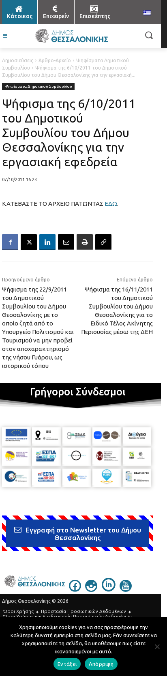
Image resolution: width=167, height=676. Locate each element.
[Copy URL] (103, 242)
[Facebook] (10, 242)
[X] (29, 242)
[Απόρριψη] (157, 646)
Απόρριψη (101, 664)
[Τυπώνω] (85, 242)
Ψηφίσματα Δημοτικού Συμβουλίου (38, 86)
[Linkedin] (47, 242)
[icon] (75, 589)
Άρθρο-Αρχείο (55, 60)
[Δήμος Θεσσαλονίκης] (71, 36)
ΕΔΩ (111, 203)
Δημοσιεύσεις (17, 60)
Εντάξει (67, 664)
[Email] (66, 242)
